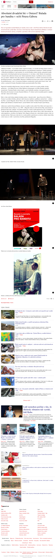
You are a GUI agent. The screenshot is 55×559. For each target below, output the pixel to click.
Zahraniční (17, 392)
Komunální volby (4, 520)
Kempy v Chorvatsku (23, 525)
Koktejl (16, 358)
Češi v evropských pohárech (46, 538)
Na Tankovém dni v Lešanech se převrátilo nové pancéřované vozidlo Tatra (34, 311)
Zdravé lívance (4, 529)
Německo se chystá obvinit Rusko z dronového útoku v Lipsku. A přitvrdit (8, 437)
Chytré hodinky (23, 547)
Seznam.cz (50, 1)
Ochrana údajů (41, 552)
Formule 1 (40, 518)
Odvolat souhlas (49, 552)
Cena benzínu (36, 538)
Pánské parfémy (30, 547)
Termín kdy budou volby (6, 516)
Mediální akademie (27, 552)
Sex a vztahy (17, 368)
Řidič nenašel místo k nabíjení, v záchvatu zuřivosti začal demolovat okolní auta (34, 345)
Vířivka (30, 542)
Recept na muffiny (5, 527)
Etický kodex (34, 552)
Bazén (12, 540)
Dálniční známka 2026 (42, 527)
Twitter (8, 552)
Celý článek (32, 420)
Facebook (3, 552)
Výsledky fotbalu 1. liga (42, 513)
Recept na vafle (4, 533)
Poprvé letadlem (22, 527)
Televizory (51, 545)
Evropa (16, 325)
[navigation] (2, 2)
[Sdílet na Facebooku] (51, 298)
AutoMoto (17, 347)
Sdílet (49, 21)
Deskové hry (44, 545)
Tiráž (21, 552)
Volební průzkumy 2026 (6, 513)
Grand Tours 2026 (23, 520)
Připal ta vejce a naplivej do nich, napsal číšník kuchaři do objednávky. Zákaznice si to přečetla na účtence (31, 356)
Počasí (16, 336)
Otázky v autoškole (42, 533)
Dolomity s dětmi (22, 534)
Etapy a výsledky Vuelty (24, 513)
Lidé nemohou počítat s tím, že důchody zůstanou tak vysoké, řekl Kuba (37, 409)
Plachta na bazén (18, 540)
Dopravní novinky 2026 (42, 529)
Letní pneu (39, 545)
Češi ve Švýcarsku (23, 531)
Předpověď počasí (19, 538)
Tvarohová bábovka (5, 531)
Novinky (2, 20)
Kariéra (17, 552)
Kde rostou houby (28, 538)
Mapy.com (12, 538)
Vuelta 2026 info (22, 511)
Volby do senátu (4, 518)
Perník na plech (4, 534)
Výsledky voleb (4, 515)
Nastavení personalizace (27, 553)
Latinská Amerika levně (24, 533)
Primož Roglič (22, 518)
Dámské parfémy (31, 545)
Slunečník (31, 540)
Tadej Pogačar (22, 516)
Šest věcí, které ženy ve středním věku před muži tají (29, 366)
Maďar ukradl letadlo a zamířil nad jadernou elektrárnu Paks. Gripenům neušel (32, 322)
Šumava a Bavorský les (24, 529)
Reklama (12, 552)
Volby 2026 (3, 511)
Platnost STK (40, 534)
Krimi (16, 314)
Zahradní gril (25, 542)
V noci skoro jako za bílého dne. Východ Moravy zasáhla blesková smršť (33, 334)
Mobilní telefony (15, 545)
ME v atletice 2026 (41, 516)
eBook (44, 21)
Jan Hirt (21, 515)
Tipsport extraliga (41, 515)
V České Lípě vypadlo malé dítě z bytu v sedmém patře (30, 378)
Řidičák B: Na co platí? (42, 531)
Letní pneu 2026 (41, 525)
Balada (11, 302)
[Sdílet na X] (53, 298)
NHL (38, 520)
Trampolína (25, 540)
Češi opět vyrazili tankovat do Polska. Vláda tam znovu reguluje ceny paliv (27, 437)
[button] (27, 49)
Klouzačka (36, 540)
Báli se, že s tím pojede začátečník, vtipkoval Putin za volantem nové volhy (34, 389)
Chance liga (40, 511)
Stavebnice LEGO (23, 545)
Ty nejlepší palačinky (5, 525)
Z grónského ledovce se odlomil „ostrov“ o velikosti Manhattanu (45, 437)
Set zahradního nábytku (45, 540)
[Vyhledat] (31, 2)
